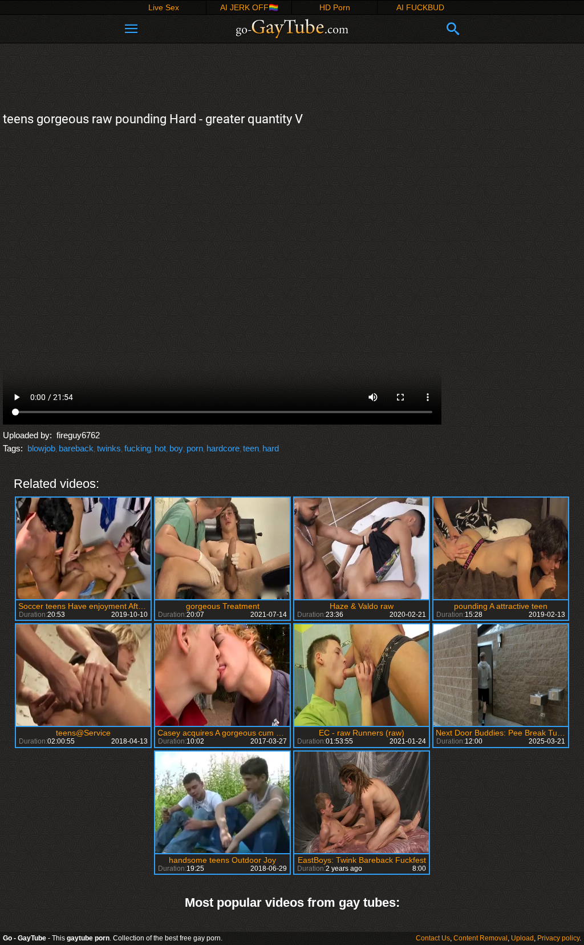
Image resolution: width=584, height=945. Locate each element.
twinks (109, 448)
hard (270, 448)
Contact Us (433, 938)
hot (160, 448)
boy (176, 448)
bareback (76, 448)
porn (194, 448)
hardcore (223, 448)
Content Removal (480, 938)
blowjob (41, 448)
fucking (137, 448)
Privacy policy (558, 938)
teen (251, 448)
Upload (522, 938)
